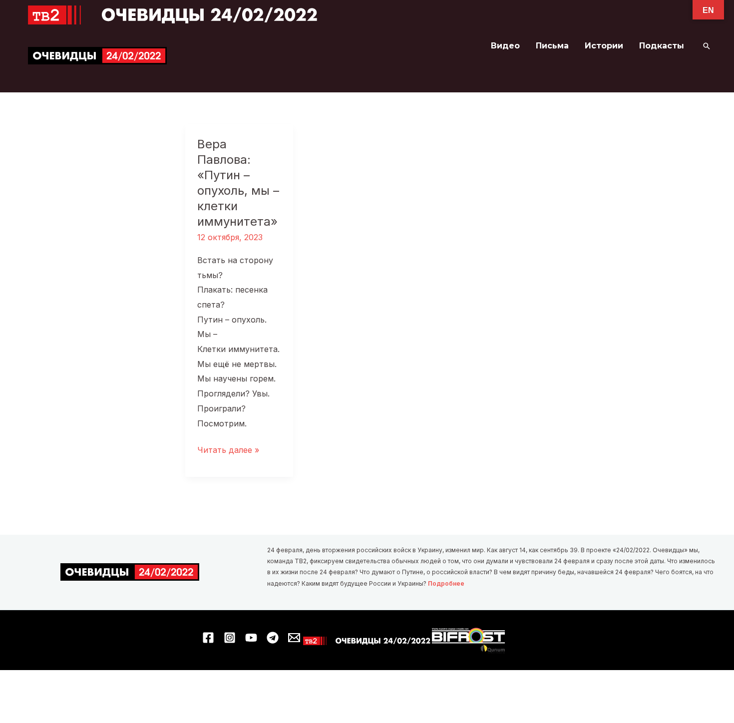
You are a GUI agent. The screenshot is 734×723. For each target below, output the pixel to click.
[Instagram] (230, 638)
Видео (505, 45)
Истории (604, 45)
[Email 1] (294, 638)
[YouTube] (251, 638)
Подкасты (661, 45)
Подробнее (446, 583)
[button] (706, 45)
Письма (552, 45)
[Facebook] (208, 638)
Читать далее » (228, 451)
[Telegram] (273, 638)
